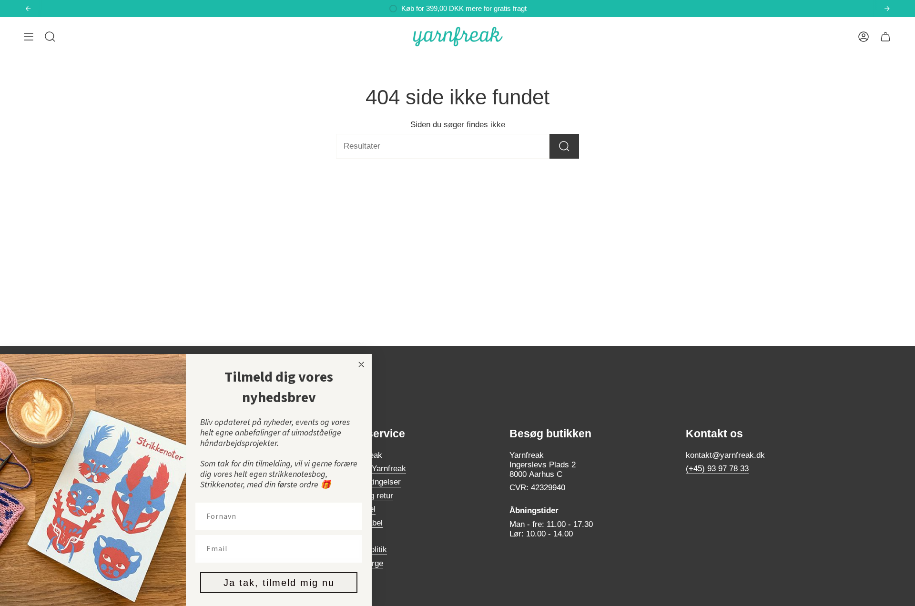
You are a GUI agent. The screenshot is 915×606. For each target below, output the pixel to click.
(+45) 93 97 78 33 (717, 468)
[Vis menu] (28, 36)
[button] (50, 36)
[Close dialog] (361, 364)
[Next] (887, 8)
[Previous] (28, 8)
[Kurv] (885, 36)
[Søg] (564, 146)
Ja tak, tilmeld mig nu (279, 582)
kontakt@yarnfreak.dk (725, 455)
